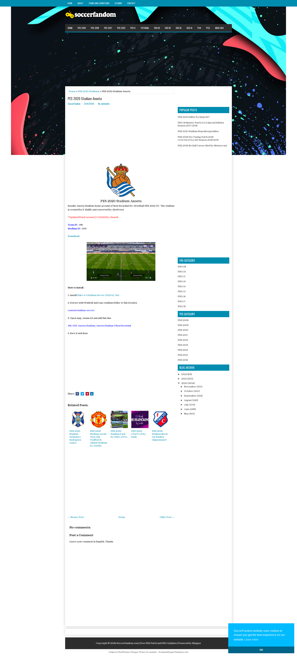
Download (73, 236)
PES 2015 (183, 355)
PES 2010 (183, 330)
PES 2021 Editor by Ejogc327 (194, 117)
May (186, 413)
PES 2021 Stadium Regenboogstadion (198, 131)
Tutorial (145, 28)
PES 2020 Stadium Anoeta (85, 98)
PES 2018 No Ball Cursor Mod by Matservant (202, 145)
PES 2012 (183, 340)
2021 (184, 378)
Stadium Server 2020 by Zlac (103, 295)
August (188, 400)
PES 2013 (121, 28)
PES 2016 (183, 360)
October (189, 391)
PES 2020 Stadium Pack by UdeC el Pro (119, 434)
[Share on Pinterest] (87, 393)
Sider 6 (81, 295)
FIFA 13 (182, 281)
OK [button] (261, 649)
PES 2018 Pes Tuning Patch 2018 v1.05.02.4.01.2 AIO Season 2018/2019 (198, 138)
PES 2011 (183, 335)
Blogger (196, 643)
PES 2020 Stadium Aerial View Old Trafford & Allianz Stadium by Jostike (98, 438)
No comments (104, 103)
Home (70, 3)
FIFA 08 (182, 266)
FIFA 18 (168, 28)
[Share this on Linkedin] (92, 393)
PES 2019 (82, 28)
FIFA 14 (189, 28)
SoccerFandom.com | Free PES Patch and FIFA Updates (147, 643)
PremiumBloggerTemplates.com (173, 652)
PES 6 (132, 28)
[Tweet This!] (82, 393)
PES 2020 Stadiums (88, 91)
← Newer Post (76, 517)
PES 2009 (183, 325)
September (190, 395)
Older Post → (167, 517)
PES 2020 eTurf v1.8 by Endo (138, 434)
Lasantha (152, 652)
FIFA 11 (181, 276)
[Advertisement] (148, 59)
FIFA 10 (182, 271)
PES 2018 (95, 28)
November (190, 386)
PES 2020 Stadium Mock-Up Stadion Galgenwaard (160, 435)
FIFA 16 (179, 28)
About (80, 3)
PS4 (199, 28)
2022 (184, 374)
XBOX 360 (219, 28)
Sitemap (118, 3)
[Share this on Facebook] (77, 393)
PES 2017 (108, 28)
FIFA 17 (182, 301)
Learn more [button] (251, 639)
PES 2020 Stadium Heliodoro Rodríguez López (75, 437)
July (186, 404)
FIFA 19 (157, 28)
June (187, 409)
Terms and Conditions (99, 3)
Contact (131, 3)
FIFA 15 (182, 291)
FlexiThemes (124, 652)
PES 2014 (183, 350)
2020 (184, 383)
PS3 (208, 28)
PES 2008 (183, 320)
